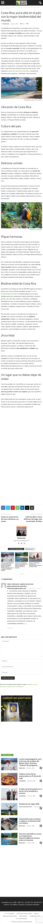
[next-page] (23, 574)
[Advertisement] (21, 489)
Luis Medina (22, 781)
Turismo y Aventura (10, 7)
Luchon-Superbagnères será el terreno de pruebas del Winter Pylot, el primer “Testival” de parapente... (30, 762)
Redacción (6, 24)
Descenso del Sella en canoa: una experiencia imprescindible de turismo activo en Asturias (21, 565)
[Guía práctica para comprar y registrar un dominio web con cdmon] (9, 824)
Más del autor (30, 549)
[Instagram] (21, 543)
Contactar (21, 904)
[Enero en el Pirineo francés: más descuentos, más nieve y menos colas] (35, 557)
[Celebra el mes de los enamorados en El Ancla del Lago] (9, 779)
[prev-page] (20, 574)
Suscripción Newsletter (32, 904)
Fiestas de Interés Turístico (10, 916)
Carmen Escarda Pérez (25, 806)
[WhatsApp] (17, 508)
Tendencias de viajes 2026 (29, 804)
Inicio (2, 7)
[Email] (27, 508)
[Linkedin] (22, 508)
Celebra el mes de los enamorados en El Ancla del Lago (30, 776)
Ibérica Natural (23, 916)
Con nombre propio (21, 918)
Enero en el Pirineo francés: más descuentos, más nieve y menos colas (35, 564)
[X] (8, 508)
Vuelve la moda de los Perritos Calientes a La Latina (10, 519)
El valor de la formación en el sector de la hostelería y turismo (30, 791)
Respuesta (10, 628)
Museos (36, 913)
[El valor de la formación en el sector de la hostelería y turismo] (9, 794)
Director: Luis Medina (10, 904)
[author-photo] (21, 531)
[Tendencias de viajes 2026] (9, 809)
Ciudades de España (35, 916)
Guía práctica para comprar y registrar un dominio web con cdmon (30, 821)
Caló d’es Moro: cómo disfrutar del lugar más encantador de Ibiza (33, 519)
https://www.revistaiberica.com (21, 540)
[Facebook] (3, 508)
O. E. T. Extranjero (9, 913)
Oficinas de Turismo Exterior (24, 913)
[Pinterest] (13, 508)
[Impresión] (32, 508)
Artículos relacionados (16, 549)
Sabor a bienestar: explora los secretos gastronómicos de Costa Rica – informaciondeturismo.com (20, 586)
